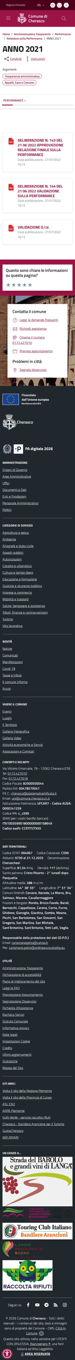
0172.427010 (17, 773)
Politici (6, 509)
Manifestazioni (12, 661)
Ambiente (9, 539)
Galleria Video (11, 738)
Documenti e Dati (14, 489)
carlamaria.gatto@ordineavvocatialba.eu (37, 947)
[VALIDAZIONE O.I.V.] (11, 227)
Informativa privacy (15, 1027)
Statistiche (10, 1061)
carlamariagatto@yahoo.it (30, 942)
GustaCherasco (12, 1130)
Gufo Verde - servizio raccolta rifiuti (26, 1117)
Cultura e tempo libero (17, 572)
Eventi (6, 711)
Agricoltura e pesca (15, 532)
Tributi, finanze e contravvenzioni (25, 612)
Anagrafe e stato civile (18, 545)
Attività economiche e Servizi (22, 744)
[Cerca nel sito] (64, 18)
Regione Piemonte (15, 5)
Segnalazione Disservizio (19, 1001)
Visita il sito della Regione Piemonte (27, 1090)
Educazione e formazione (19, 579)
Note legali (10, 1034)
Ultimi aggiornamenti (16, 1054)
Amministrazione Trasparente (32, 34)
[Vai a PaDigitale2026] (27, 448)
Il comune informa (15, 681)
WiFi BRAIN (10, 1137)
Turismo (7, 619)
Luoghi (7, 718)
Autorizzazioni (12, 559)
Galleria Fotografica (15, 731)
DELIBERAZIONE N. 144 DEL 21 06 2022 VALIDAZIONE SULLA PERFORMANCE (40, 191)
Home (6, 34)
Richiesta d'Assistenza (17, 1007)
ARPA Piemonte (13, 1110)
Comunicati (10, 655)
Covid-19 (8, 668)
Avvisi (6, 688)
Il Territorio (9, 724)
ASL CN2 (8, 1104)
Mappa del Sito (12, 1067)
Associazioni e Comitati (18, 751)
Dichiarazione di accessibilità (21, 974)
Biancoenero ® (40, 1343)
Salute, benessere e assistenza (23, 605)
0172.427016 (18, 778)
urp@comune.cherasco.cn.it (31, 798)
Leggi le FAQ (11, 987)
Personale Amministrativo (20, 503)
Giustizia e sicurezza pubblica (22, 585)
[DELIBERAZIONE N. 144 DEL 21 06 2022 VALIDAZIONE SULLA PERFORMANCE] (11, 186)
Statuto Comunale (15, 1021)
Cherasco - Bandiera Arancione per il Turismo (33, 1123)
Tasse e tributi (12, 675)
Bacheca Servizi (13, 1014)
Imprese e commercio (17, 592)
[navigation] (8, 18)
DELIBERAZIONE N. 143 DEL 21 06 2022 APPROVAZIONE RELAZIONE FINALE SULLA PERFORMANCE (40, 147)
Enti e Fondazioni (14, 496)
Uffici (5, 483)
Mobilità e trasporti (15, 599)
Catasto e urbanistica (17, 565)
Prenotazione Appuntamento (22, 994)
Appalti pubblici (12, 552)
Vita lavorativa (12, 625)
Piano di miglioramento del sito (23, 981)
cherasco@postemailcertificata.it (34, 793)
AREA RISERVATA (37, 1353)
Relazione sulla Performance (24, 38)
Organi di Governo (14, 469)
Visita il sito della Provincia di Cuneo (27, 1097)
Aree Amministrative (16, 476)
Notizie (7, 648)
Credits (7, 1047)
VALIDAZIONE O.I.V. (33, 227)
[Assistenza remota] (41, 1333)
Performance (63, 34)
